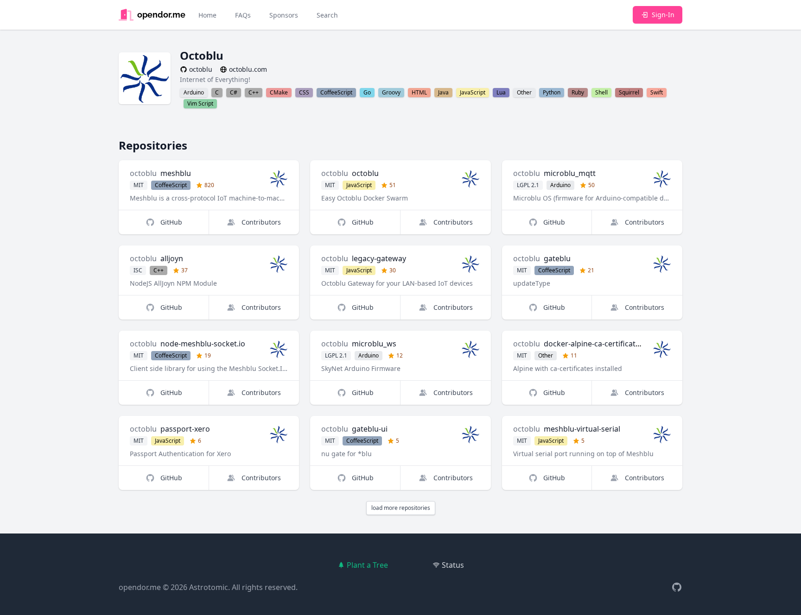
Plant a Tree (367, 565)
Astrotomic (208, 587)
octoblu (143, 173)
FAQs (243, 15)
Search (327, 15)
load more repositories (400, 508)
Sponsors (283, 15)
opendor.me (140, 587)
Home (207, 15)
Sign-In (663, 14)
